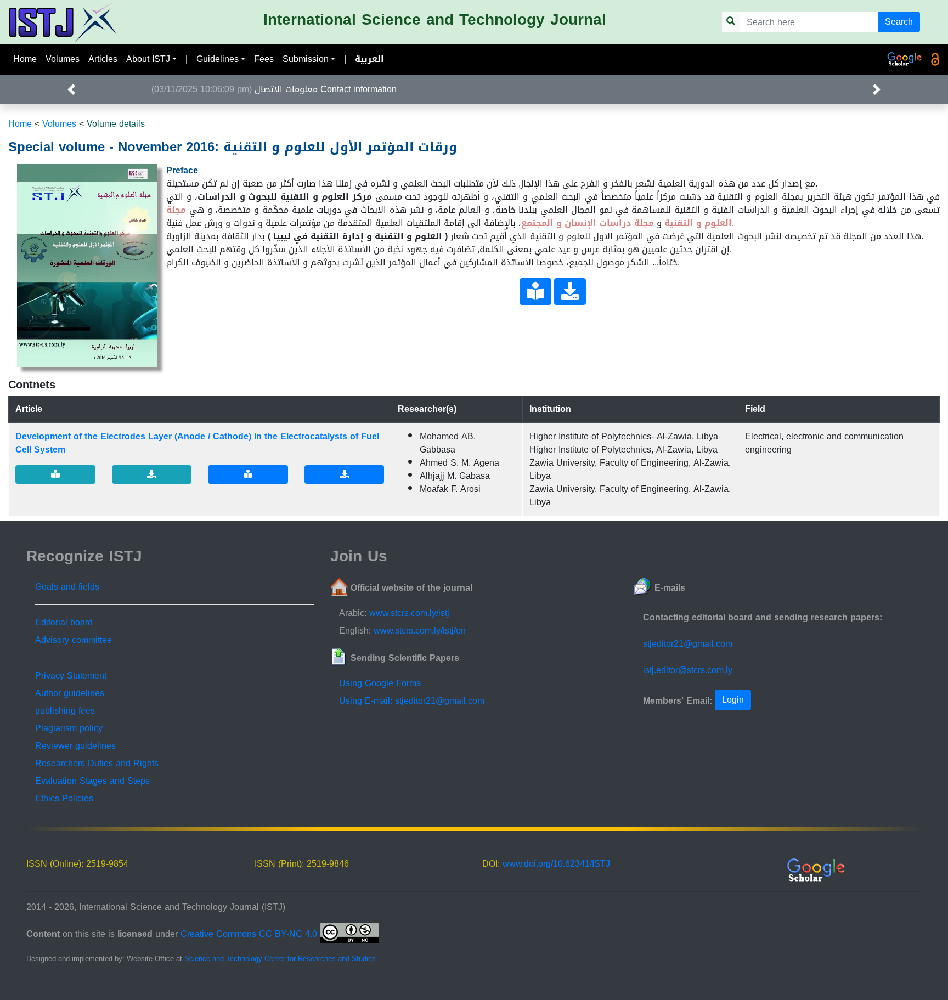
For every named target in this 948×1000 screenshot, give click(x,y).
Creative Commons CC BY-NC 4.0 (250, 933)
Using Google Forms (380, 683)
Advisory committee (73, 639)
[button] (71, 89)
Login (733, 699)
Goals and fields (67, 586)
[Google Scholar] (904, 59)
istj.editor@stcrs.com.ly (687, 670)
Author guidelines (69, 693)
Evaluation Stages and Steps (92, 780)
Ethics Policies (64, 798)
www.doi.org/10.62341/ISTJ (556, 863)
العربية (369, 58)
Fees (264, 58)
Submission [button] (306, 58)
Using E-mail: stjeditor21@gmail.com (411, 700)
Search (899, 21)
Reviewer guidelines (75, 745)
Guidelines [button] (217, 58)
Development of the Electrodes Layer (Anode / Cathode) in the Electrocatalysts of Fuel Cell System (197, 443)
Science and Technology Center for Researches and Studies (280, 958)
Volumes (63, 58)
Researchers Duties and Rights (97, 763)
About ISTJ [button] (148, 58)
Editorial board (64, 622)
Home (25, 58)
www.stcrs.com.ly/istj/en (420, 630)
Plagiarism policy (69, 728)
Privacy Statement (70, 675)
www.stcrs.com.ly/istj (409, 613)
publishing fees (65, 710)
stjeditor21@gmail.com (687, 643)
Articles (102, 58)
